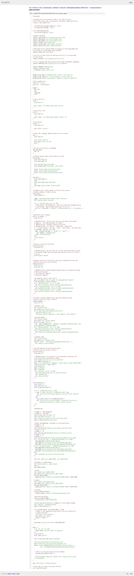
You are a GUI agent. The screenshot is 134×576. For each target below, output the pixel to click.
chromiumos (47, 7)
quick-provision (95, 7)
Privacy (13, 573)
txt (127, 573)
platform (56, 7)
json (131, 573)
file (61, 13)
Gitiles (9, 573)
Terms (18, 573)
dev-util (62, 7)
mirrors (35, 7)
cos (30, 7)
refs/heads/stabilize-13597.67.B (77, 7)
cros (40, 7)
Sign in (130, 2)
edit (65, 13)
